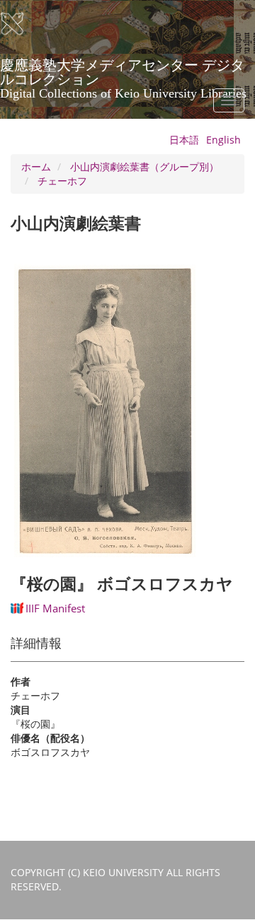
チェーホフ (62, 180)
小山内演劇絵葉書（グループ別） (144, 166)
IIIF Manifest (55, 608)
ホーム (36, 166)
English (223, 139)
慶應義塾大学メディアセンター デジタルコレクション (123, 70)
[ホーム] (21, 24)
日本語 (184, 139)
